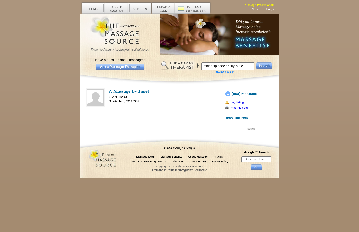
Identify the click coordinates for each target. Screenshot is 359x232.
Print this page (239, 107)
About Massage (198, 157)
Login (270, 9)
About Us (178, 161)
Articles (218, 157)
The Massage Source (120, 31)
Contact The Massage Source (148, 161)
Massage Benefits (171, 157)
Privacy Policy (220, 161)
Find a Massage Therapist (179, 148)
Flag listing (237, 102)
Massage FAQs (145, 157)
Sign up (257, 9)
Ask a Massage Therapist (120, 67)
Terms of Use (198, 161)
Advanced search (224, 72)
